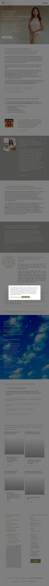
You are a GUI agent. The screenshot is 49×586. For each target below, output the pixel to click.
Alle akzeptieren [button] (25, 296)
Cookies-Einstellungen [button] (15, 297)
